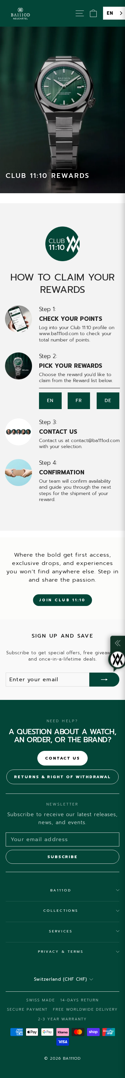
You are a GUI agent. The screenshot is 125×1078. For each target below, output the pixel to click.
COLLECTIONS (60, 910)
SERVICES (61, 931)
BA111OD (61, 890)
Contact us (62, 758)
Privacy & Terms (61, 951)
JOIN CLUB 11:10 (62, 600)
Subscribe (62, 857)
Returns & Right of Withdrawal (62, 777)
